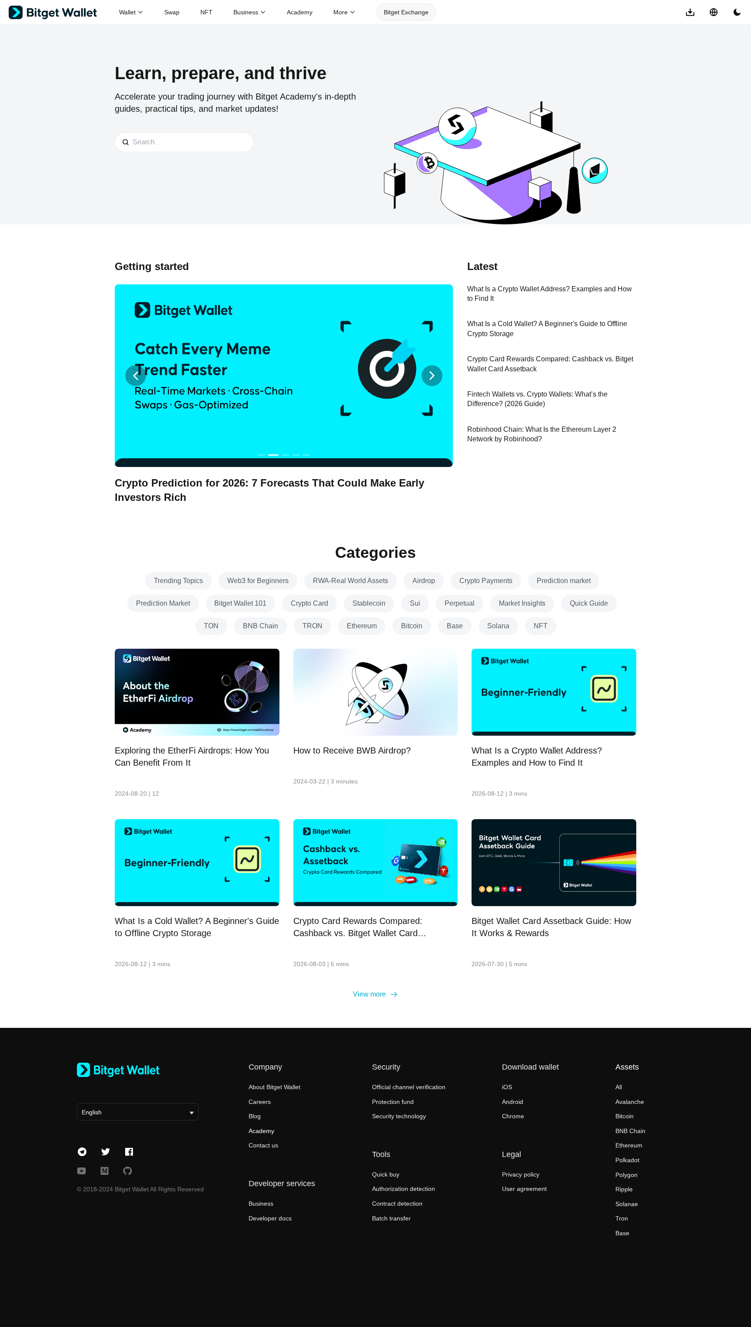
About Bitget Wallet (274, 1087)
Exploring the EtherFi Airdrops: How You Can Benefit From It (192, 756)
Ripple (624, 1189)
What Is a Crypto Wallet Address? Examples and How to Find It (537, 756)
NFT (206, 12)
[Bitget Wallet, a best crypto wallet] (64, 12)
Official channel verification (408, 1087)
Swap (171, 12)
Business (261, 1203)
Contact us (263, 1145)
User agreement (524, 1188)
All (618, 1087)
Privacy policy (520, 1174)
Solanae (626, 1203)
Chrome (513, 1116)
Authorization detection (403, 1188)
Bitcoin (624, 1116)
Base (622, 1233)
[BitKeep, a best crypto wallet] (138, 1070)
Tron (621, 1218)
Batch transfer (391, 1218)
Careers (260, 1101)
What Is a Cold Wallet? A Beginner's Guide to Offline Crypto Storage (197, 927)
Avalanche (629, 1101)
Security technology (399, 1116)
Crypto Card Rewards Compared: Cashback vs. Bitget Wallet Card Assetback (357, 927)
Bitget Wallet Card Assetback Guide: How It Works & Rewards (551, 927)
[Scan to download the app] (690, 12)
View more (369, 994)
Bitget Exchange (406, 12)
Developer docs (270, 1218)
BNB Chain (630, 1130)
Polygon (626, 1174)
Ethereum (628, 1145)
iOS (507, 1087)
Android (512, 1101)
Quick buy (385, 1174)
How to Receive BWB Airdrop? (352, 750)
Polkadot (627, 1160)
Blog (255, 1116)
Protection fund (393, 1101)
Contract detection (397, 1203)
